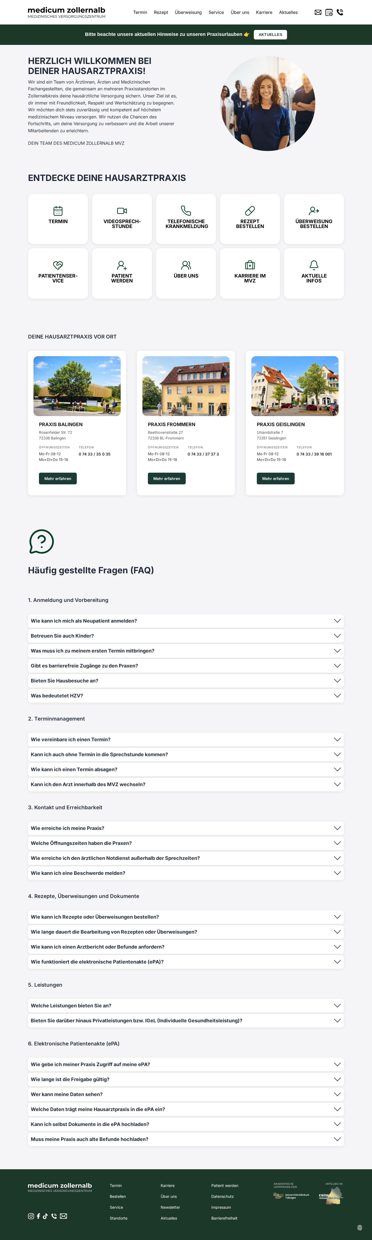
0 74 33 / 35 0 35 (95, 454)
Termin (140, 12)
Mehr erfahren (57, 478)
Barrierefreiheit (224, 1218)
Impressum (221, 1207)
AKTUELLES (270, 34)
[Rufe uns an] (340, 12)
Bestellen (118, 1196)
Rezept (161, 12)
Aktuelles (288, 12)
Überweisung (188, 12)
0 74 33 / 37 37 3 (203, 454)
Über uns (240, 12)
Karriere (264, 12)
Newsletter (170, 1207)
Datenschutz (222, 1196)
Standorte (118, 1218)
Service (216, 12)
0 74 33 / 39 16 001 (314, 454)
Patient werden (224, 1185)
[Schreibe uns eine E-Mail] (318, 12)
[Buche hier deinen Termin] (329, 12)
